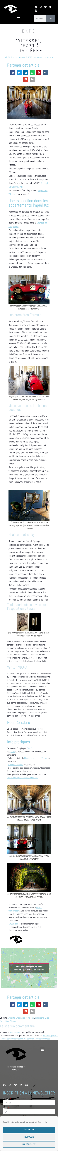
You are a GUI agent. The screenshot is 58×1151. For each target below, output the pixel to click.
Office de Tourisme (15, 764)
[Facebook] (36, 7)
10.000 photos (14, 923)
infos (13, 751)
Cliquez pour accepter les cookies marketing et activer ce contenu (29, 968)
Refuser (29, 1137)
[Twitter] (45, 7)
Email (5, 1108)
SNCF (29, 748)
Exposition (4, 1021)
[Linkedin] (50, 7)
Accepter (29, 1130)
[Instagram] (40, 7)
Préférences (29, 1145)
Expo (47, 1017)
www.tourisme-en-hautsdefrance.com (22, 777)
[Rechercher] (50, 18)
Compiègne (39, 1017)
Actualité (11, 1017)
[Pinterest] (36, 10)
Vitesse (13, 1021)
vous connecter (15, 1032)
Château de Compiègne (25, 1017)
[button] (18, 18)
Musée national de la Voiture (35, 758)
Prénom (6, 1099)
